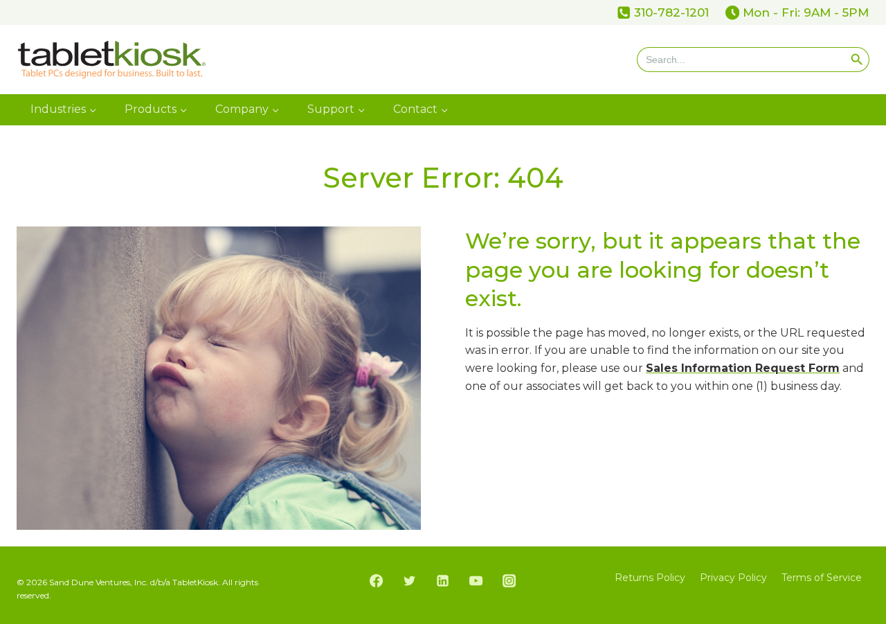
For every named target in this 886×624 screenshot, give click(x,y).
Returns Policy (650, 577)
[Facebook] (376, 580)
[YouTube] (476, 580)
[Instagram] (509, 580)
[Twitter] (410, 580)
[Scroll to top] (871, 535)
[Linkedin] (443, 580)
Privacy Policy (733, 577)
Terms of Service (821, 577)
